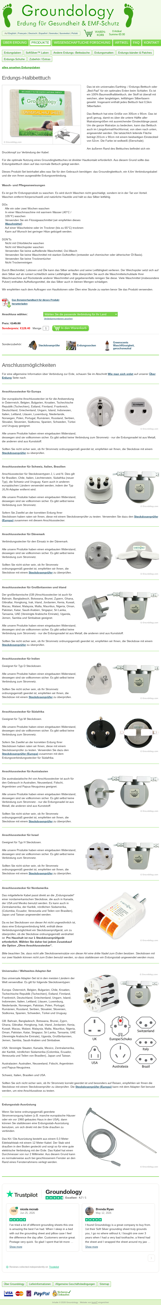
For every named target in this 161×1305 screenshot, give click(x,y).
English (12, 33)
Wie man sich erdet (120, 374)
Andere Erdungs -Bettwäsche (71, 52)
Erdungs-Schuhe (14, 59)
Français (22, 33)
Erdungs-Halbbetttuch (26, 78)
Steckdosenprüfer (14, 453)
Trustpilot (54, 1267)
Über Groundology (14, 1284)
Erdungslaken (12, 52)
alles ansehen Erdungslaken (21, 67)
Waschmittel (13, 223)
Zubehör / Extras (39, 59)
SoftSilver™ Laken (37, 52)
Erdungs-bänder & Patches (135, 52)
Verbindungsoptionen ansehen (58, 318)
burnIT (95, 1302)
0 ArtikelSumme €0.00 (117, 33)
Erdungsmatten (103, 52)
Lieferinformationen (40, 1284)
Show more (15, 1246)
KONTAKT (151, 42)
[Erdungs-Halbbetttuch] (44, 114)
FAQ (136, 42)
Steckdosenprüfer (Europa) (20, 753)
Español (43, 33)
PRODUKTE (40, 42)
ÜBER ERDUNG (15, 42)
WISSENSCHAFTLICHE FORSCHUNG (82, 42)
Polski (74, 33)
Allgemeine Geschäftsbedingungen (75, 1284)
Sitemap (104, 1284)
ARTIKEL (121, 42)
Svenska (53, 33)
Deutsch (32, 33)
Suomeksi (64, 33)
